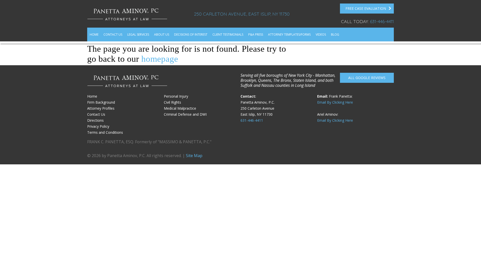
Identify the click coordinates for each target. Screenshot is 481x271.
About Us (161, 34)
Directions (95, 120)
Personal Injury (176, 96)
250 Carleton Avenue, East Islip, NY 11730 (242, 14)
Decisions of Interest (190, 34)
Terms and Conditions (105, 132)
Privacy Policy (98, 126)
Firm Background (101, 102)
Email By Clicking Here (335, 102)
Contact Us (112, 34)
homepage (159, 59)
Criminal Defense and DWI (185, 114)
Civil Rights (172, 102)
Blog (335, 34)
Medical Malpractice (180, 108)
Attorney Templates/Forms (289, 34)
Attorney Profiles (100, 108)
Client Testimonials (227, 34)
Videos (321, 34)
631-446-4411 (382, 21)
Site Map (194, 155)
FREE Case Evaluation (365, 8)
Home (94, 34)
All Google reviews (367, 77)
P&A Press (255, 34)
